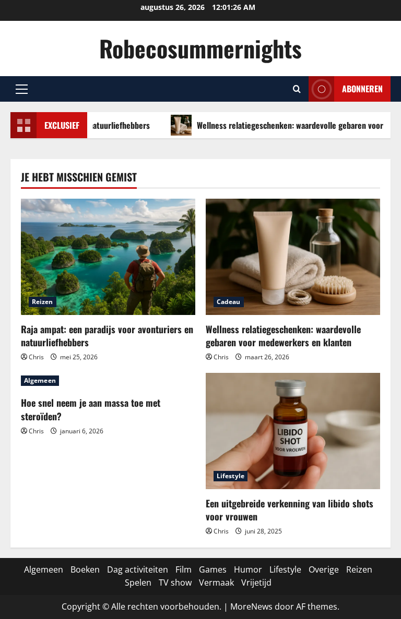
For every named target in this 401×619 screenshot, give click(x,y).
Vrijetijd (256, 582)
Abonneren (362, 88)
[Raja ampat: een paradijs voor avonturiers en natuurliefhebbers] (108, 257)
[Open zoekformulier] (297, 89)
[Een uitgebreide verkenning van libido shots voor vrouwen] (293, 431)
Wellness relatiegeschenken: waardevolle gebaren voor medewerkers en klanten (283, 335)
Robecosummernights (200, 48)
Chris (36, 357)
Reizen (42, 301)
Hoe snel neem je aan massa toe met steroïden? (90, 409)
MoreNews (251, 606)
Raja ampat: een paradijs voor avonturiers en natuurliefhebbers (107, 335)
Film (183, 569)
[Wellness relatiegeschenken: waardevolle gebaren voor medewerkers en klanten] (293, 257)
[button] (21, 89)
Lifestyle (230, 475)
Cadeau (229, 301)
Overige (324, 569)
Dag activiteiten (137, 569)
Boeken (85, 569)
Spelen (138, 582)
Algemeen (40, 380)
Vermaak (216, 582)
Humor (248, 569)
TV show (175, 582)
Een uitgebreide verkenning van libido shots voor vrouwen (289, 509)
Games (213, 569)
